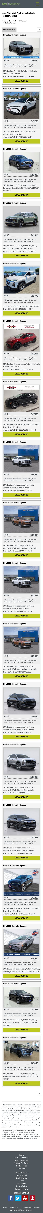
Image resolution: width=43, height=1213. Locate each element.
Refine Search (8, 30)
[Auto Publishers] (11, 4)
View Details (21, 81)
